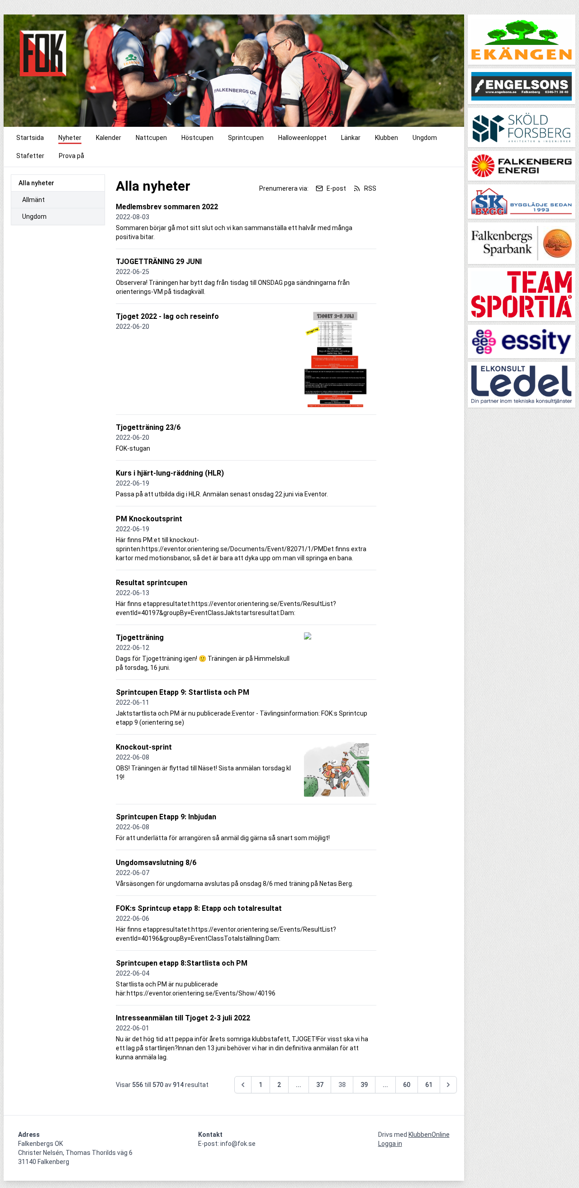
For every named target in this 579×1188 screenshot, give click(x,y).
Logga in (390, 1143)
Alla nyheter (36, 183)
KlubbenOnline (429, 1134)
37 (319, 1084)
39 (364, 1084)
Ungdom (34, 216)
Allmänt (33, 199)
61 (428, 1084)
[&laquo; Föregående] (243, 1084)
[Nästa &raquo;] (448, 1084)
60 (406, 1084)
